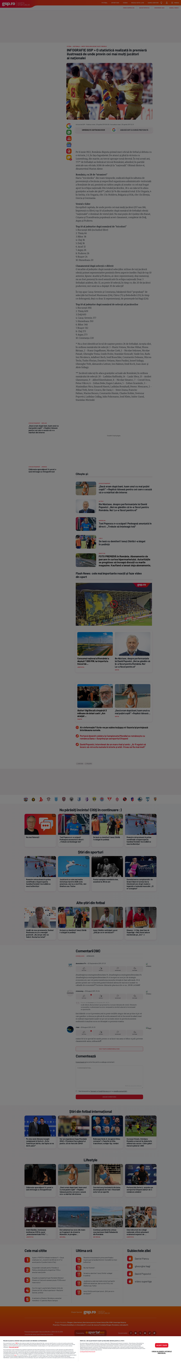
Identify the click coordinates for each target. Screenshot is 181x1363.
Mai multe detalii (13, 1347)
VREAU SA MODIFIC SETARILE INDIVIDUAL (162, 1352)
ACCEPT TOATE (161, 1345)
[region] (90, 1349)
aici (15, 1355)
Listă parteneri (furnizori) (87, 1351)
